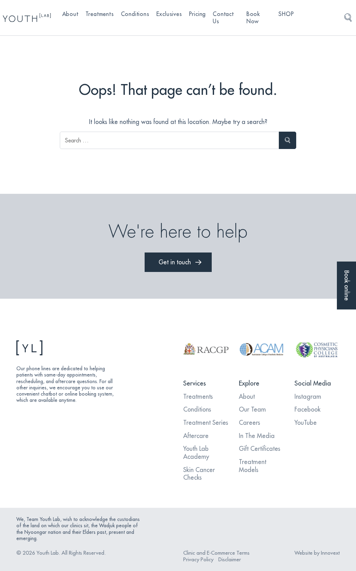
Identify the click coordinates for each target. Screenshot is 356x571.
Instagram (307, 396)
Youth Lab (48, 552)
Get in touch (175, 262)
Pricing (197, 13)
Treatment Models (252, 466)
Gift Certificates (259, 449)
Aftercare (196, 436)
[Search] (348, 18)
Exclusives (169, 13)
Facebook (307, 409)
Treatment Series (205, 423)
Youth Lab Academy (196, 453)
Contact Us (223, 17)
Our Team (252, 409)
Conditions (135, 13)
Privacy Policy (198, 559)
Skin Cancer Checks (199, 474)
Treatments (100, 13)
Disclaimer (229, 559)
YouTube (305, 423)
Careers (249, 423)
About (70, 13)
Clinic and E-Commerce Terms (216, 552)
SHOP (286, 13)
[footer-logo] (66, 347)
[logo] (27, 17)
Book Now (253, 17)
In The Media (257, 436)
